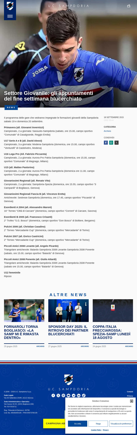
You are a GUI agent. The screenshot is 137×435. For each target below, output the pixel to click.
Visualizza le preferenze (121, 423)
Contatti (130, 392)
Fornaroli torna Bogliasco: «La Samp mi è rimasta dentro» (21, 332)
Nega (98, 423)
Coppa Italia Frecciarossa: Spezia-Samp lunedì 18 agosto (111, 332)
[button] (131, 401)
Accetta (77, 423)
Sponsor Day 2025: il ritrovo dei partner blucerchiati (68, 330)
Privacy (106, 430)
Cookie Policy (96, 430)
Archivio (107, 131)
